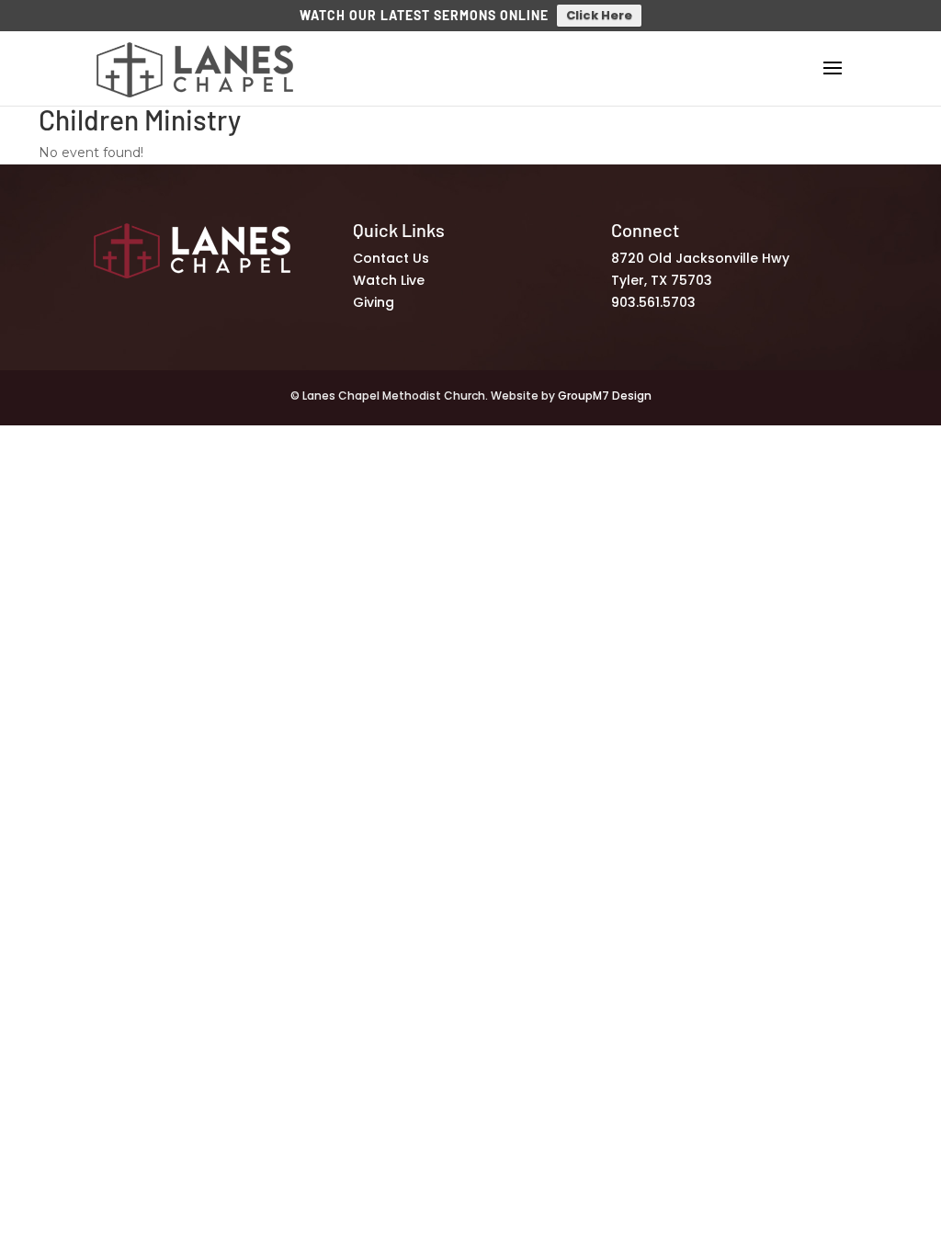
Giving (373, 302)
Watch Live (389, 280)
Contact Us (391, 258)
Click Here (599, 15)
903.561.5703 (653, 302)
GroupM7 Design (605, 395)
